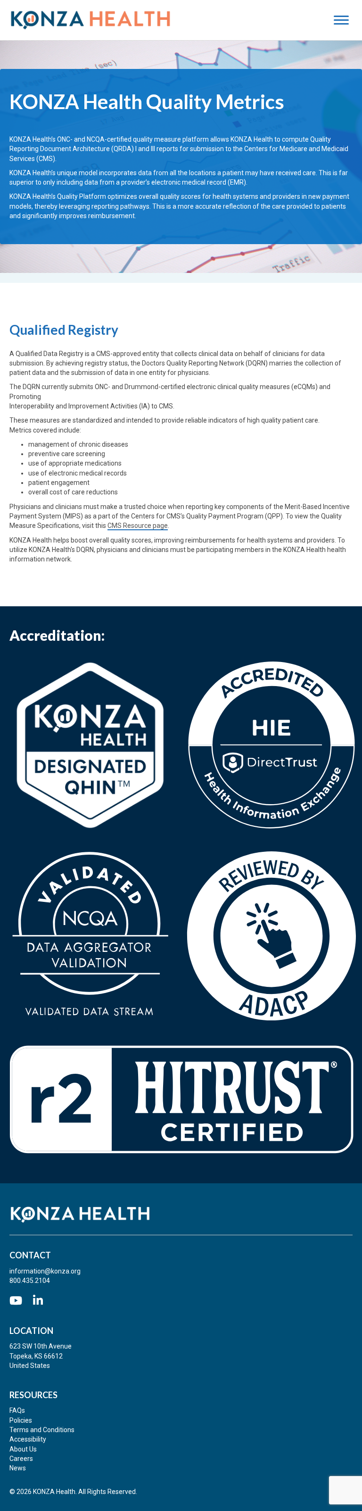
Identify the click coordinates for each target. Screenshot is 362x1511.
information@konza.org (45, 1271)
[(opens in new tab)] (90, 744)
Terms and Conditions (41, 1430)
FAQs (17, 1410)
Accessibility (27, 1439)
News (17, 1468)
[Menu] (346, 20)
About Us (23, 1449)
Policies (20, 1420)
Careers (21, 1458)
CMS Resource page (137, 525)
